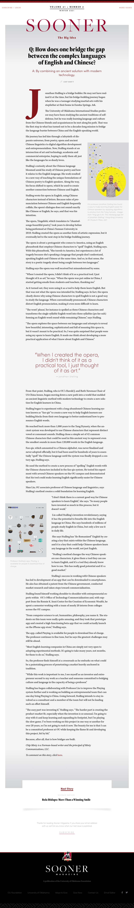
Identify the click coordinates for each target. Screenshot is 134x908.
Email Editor (109, 892)
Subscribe (67, 832)
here (59, 755)
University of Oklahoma (38, 892)
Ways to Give (61, 892)
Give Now (77, 892)
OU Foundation (15, 892)
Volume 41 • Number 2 (67, 7)
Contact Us (93, 892)
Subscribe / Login (11, 8)
